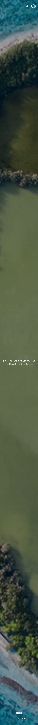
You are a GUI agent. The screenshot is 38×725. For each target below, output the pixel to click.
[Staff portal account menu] (27, 6)
